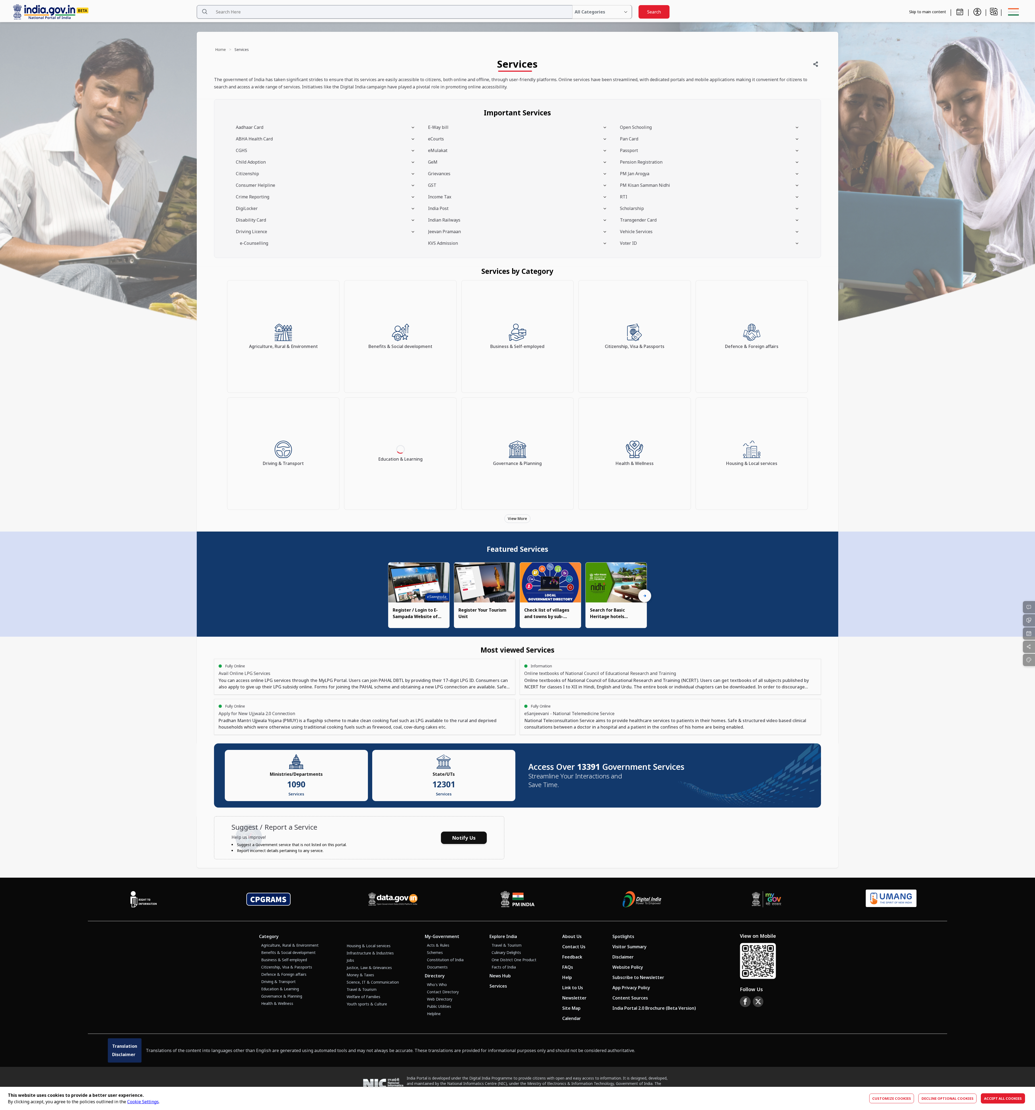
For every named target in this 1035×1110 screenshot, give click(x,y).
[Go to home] (102, 12)
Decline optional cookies (948, 1098)
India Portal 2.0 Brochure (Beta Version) (654, 1008)
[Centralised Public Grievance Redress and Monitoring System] (268, 899)
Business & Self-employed (284, 959)
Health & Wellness (277, 1003)
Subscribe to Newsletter (638, 977)
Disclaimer (623, 957)
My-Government (442, 936)
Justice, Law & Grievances (369, 967)
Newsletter (574, 998)
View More (517, 518)
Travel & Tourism (362, 989)
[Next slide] (644, 596)
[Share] (815, 64)
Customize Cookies (891, 1098)
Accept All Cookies (1003, 1098)
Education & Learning (280, 988)
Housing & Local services (369, 945)
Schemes (435, 952)
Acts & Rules (438, 945)
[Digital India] (642, 899)
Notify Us (464, 838)
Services (498, 986)
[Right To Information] (143, 899)
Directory (435, 976)
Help (567, 977)
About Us (572, 936)
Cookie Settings (143, 1102)
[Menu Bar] (1013, 12)
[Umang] (891, 899)
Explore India (503, 936)
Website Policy (627, 967)
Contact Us (573, 947)
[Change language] (993, 11)
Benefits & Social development (288, 952)
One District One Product (514, 959)
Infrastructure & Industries (370, 953)
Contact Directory (443, 991)
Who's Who (437, 984)
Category (269, 936)
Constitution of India (445, 959)
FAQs (567, 967)
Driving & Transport (278, 981)
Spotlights (623, 936)
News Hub (500, 976)
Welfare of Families (363, 996)
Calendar (571, 1018)
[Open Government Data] (393, 899)
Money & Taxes (360, 974)
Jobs (350, 960)
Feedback (572, 957)
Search (654, 12)
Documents (437, 967)
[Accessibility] (977, 11)
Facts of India (504, 967)
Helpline (434, 1013)
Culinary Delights (506, 952)
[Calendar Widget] (959, 11)
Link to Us (572, 988)
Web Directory (439, 999)
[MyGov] (766, 899)
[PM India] (517, 899)
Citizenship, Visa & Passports (286, 967)
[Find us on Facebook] (745, 1001)
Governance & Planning (281, 996)
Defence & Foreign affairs (283, 974)
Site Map (571, 1008)
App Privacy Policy (631, 988)
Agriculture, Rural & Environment (290, 945)
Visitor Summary (629, 947)
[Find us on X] (758, 1001)
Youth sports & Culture (367, 1003)
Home (220, 49)
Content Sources (630, 998)
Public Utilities (439, 1006)
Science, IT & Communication (373, 982)
